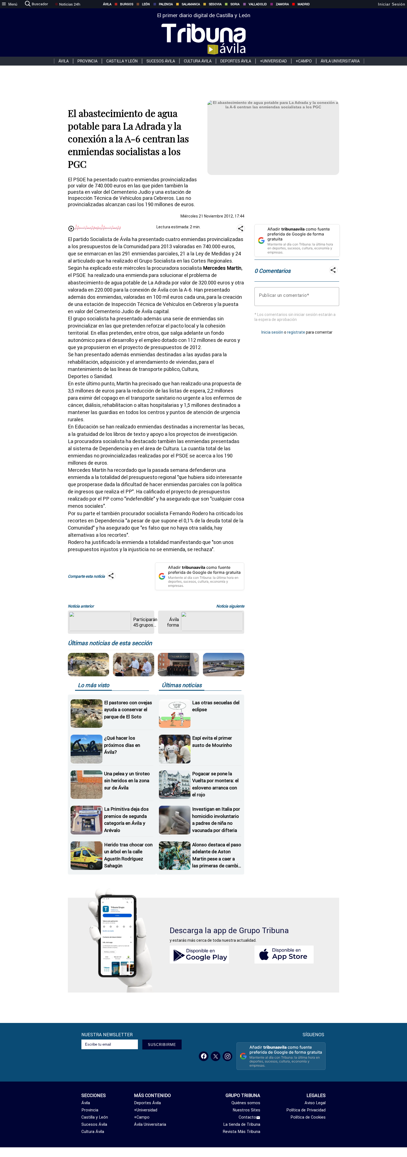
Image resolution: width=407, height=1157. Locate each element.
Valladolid (258, 4)
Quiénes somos (245, 1102)
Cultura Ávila (198, 61)
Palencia (166, 4)
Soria (234, 4)
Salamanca (191, 4)
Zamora (282, 4)
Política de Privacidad (306, 1110)
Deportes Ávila (235, 61)
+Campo (304, 61)
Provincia (87, 61)
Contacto (247, 1117)
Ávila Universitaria (340, 61)
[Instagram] (227, 1056)
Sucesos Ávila (160, 61)
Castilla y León (122, 61)
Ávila (107, 4)
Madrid (304, 4)
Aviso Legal (315, 1102)
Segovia (215, 4)
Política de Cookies (308, 1117)
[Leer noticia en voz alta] (71, 229)
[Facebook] (203, 1056)
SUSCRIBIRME (162, 1045)
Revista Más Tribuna (241, 1131)
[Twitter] (215, 1056)
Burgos (126, 4)
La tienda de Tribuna (241, 1124)
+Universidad (273, 61)
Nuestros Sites (246, 1110)
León (146, 4)
